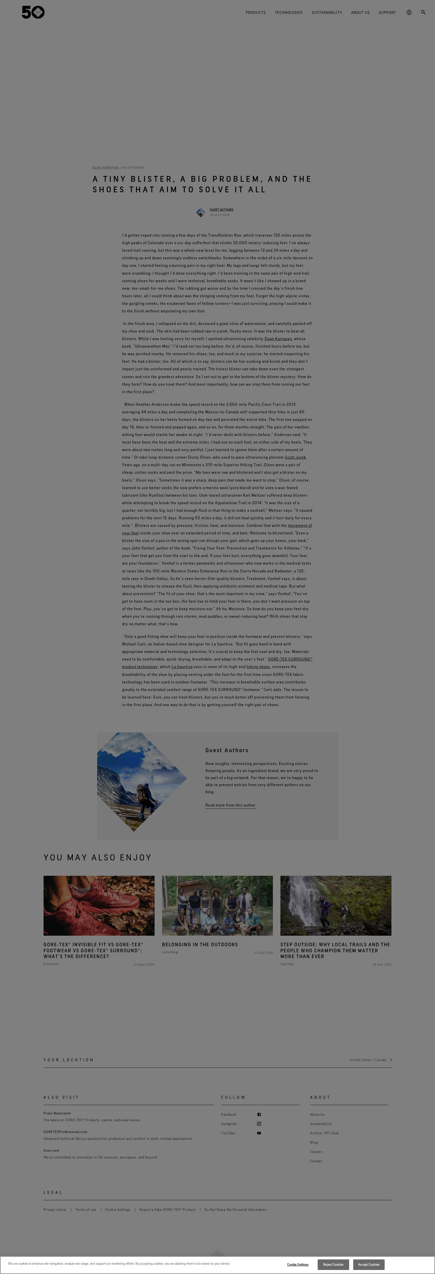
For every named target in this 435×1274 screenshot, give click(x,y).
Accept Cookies (368, 1264)
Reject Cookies (333, 1264)
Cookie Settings (298, 1264)
